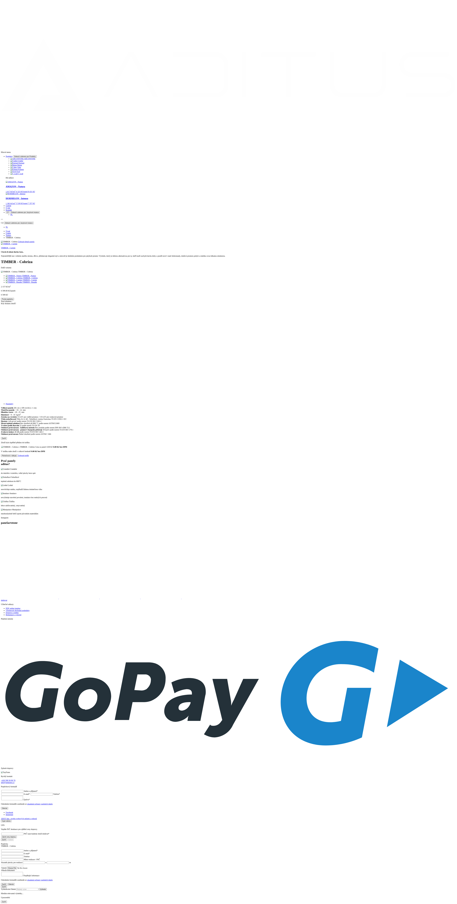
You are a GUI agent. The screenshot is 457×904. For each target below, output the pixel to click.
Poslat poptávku (7, 299)
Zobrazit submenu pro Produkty (25, 156)
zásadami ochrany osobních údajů (39, 804)
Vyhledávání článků (8, 889)
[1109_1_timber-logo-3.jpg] (228, 329)
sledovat (4, 600)
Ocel (18, 172)
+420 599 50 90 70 (8, 780)
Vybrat (10, 840)
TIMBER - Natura (29, 276)
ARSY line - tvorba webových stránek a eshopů (19, 819)
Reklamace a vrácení (13, 615)
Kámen (21, 169)
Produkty (9, 156)
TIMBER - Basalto (29, 282)
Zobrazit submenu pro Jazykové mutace (25, 212)
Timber (8, 235)
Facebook (9, 812)
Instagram (9, 815)
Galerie (8, 206)
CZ (8, 212)
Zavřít (4, 438)
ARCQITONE (29, 159)
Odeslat (4, 808)
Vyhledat (43, 889)
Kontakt (9, 210)
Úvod (8, 231)
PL (11, 215)
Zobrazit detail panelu (26, 242)
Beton (19, 165)
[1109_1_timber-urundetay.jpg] (228, 377)
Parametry (9, 404)
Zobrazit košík (23, 456)
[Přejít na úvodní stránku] (228, 148)
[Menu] (2, 219)
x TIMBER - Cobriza (35, 447)
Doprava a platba (12, 613)
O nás (8, 208)
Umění (20, 161)
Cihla (19, 167)
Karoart (21, 163)
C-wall (20, 174)
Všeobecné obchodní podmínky (18, 610)
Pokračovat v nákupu (9, 456)
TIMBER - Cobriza (30, 278)
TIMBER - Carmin (29, 280)
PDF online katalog (13, 608)
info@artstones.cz (7, 783)
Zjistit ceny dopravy (9, 837)
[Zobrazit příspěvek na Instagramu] (30, 598)
